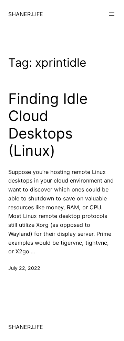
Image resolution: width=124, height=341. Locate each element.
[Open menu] (111, 14)
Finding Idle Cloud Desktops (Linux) (47, 124)
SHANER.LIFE (25, 14)
